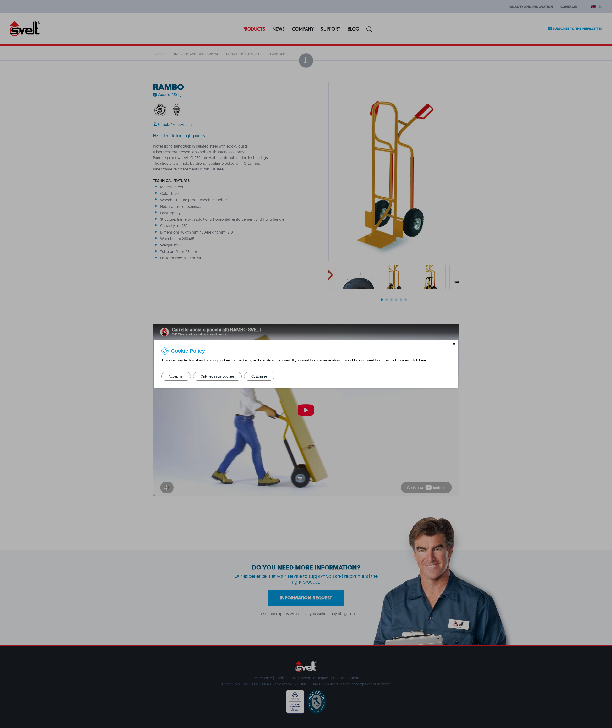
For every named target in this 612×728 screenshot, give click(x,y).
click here (418, 360)
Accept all (176, 376)
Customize (259, 376)
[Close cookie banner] (454, 344)
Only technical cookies (217, 376)
